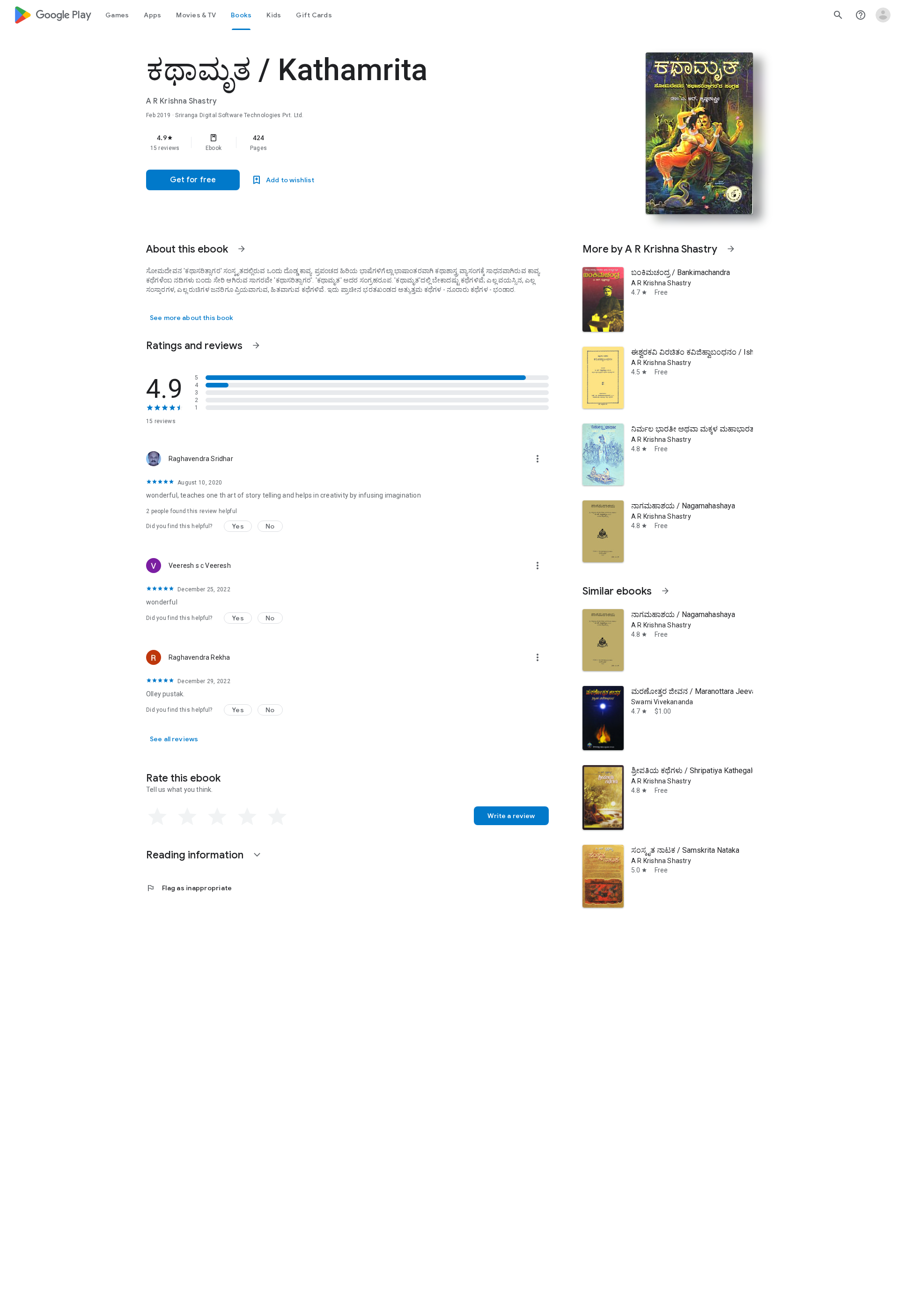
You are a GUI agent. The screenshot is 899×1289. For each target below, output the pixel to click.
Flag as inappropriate (189, 888)
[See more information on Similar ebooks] (665, 591)
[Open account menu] (883, 15)
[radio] (157, 816)
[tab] (117, 15)
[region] (333, 142)
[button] (238, 526)
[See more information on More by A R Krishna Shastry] (731, 249)
